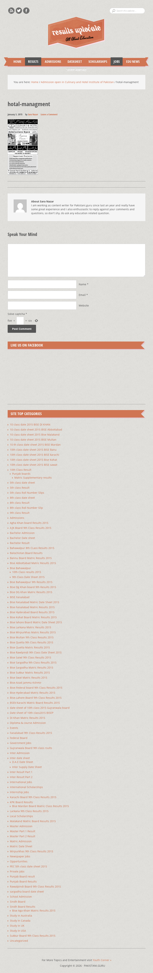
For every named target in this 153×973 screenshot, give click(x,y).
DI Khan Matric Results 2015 (27, 718)
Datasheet (73, 61)
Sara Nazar (33, 114)
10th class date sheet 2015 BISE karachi (34, 454)
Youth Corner (102, 960)
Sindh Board (17, 901)
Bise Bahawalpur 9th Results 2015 (31, 582)
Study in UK (17, 925)
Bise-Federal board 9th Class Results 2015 (36, 687)
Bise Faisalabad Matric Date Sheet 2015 (34, 602)
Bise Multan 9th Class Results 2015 (32, 637)
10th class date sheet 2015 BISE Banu (33, 449)
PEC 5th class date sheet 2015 (28, 866)
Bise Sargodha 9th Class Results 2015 (33, 662)
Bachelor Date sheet (22, 538)
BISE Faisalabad (19, 597)
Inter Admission (20, 753)
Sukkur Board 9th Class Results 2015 (32, 935)
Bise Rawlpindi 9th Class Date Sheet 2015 (36, 652)
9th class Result (19, 513)
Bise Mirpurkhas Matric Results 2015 (33, 632)
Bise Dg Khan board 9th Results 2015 (33, 587)
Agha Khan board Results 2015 (29, 523)
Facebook (26, 10)
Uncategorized (19, 940)
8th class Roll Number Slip (26, 507)
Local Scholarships (21, 816)
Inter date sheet (20, 758)
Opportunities (18, 861)
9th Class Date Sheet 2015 (28, 577)
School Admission (21, 896)
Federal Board (18, 738)
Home (17, 61)
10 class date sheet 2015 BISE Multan (33, 439)
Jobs (115, 61)
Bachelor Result (19, 543)
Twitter (19, 10)
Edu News (131, 61)
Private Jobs (17, 871)
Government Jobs (20, 743)
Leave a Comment (49, 114)
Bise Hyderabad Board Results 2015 (32, 612)
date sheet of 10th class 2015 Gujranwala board (40, 707)
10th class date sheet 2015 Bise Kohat (33, 459)
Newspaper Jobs (20, 856)
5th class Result (19, 487)
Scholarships (96, 61)
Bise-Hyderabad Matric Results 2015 (32, 692)
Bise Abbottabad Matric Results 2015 (33, 563)
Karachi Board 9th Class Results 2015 (33, 797)
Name (82, 284)
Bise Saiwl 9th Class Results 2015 (30, 657)
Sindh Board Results (22, 906)
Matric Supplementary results (33, 477)
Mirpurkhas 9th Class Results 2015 (31, 851)
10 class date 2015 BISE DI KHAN (30, 424)
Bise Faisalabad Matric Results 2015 (32, 607)
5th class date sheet (22, 482)
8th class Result (19, 502)
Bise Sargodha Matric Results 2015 (31, 667)
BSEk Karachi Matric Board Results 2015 (35, 702)
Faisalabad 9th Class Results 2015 (31, 733)
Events (14, 728)
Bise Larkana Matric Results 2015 (30, 627)
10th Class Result (20, 470)
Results (31, 61)
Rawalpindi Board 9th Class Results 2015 (35, 886)
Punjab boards (21, 473)
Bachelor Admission (22, 533)
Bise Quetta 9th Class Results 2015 (31, 642)
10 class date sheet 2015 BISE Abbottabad (36, 429)
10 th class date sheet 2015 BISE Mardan (35, 444)
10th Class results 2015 (26, 572)
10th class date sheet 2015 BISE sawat (33, 464)
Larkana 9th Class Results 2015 (29, 811)
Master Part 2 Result (22, 836)
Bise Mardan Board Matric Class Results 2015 (40, 806)
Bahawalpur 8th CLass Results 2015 (32, 548)
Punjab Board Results (23, 881)
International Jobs (21, 782)
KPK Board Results (21, 802)
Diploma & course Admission (28, 723)
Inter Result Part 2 (21, 777)
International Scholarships (26, 787)
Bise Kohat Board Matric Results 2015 (33, 617)
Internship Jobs (19, 792)
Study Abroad (75, 69)
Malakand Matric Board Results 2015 (33, 821)
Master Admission (21, 826)
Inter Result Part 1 (21, 772)
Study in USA (18, 930)
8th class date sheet (22, 497)
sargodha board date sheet (27, 891)
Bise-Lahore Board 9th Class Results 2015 (36, 697)
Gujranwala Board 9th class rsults (31, 748)
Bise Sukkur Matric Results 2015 (30, 672)
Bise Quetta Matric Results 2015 (30, 647)
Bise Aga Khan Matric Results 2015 (33, 910)
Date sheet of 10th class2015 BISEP (31, 713)
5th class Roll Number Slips (27, 492)
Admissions (51, 61)
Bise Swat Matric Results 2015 (28, 677)
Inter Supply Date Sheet (27, 767)
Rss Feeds (11, 10)
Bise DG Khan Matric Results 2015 (31, 592)
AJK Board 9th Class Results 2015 (30, 528)
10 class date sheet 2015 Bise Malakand (35, 434)
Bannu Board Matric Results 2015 (31, 558)
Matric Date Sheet (21, 846)
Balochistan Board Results (26, 553)
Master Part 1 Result (22, 831)
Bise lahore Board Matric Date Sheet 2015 (36, 622)
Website (84, 305)
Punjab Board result (22, 876)
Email (82, 295)
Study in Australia (21, 915)
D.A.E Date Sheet (22, 762)
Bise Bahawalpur (20, 568)
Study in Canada (20, 920)
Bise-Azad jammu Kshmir (25, 682)
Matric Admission (21, 841)
